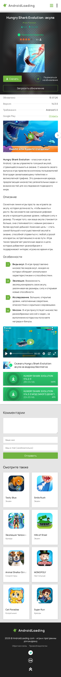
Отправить (30, 455)
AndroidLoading (21, 5)
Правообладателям (38, 646)
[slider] (21, 353)
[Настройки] (43, 353)
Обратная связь (19, 646)
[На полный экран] (54, 353)
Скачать (14, 78)
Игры (25, 22)
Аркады (32, 22)
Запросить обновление (30, 88)
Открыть (53, 115)
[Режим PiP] (49, 353)
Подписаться (50, 78)
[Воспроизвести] (6, 353)
